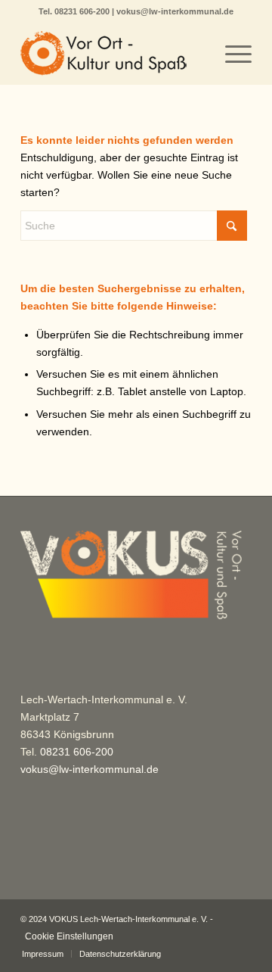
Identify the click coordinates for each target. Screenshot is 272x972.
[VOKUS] (113, 53)
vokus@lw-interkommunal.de (174, 11)
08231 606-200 (83, 11)
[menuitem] (231, 53)
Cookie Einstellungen (69, 936)
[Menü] (231, 53)
